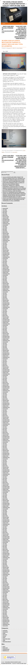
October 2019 (5, 322)
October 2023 (5, 255)
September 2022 (6, 273)
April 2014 (5, 414)
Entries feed (5, 647)
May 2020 (5, 312)
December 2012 (6, 436)
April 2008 (5, 514)
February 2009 (6, 500)
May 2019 (5, 329)
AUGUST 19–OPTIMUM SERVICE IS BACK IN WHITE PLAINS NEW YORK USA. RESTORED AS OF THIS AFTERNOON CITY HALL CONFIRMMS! (14, 199)
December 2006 (6, 536)
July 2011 (5, 460)
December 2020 (6, 303)
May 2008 (5, 513)
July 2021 (5, 293)
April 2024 (5, 247)
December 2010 (6, 469)
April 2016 (5, 380)
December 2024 (6, 236)
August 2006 (5, 542)
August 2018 (5, 341)
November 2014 (6, 404)
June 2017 (5, 361)
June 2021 (5, 294)
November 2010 (6, 471)
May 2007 (5, 529)
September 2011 (6, 457)
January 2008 (5, 518)
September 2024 (6, 240)
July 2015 (5, 393)
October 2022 (5, 272)
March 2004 (5, 582)
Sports (4, 637)
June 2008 (5, 511)
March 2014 (5, 415)
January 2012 (5, 451)
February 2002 (6, 617)
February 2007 (6, 533)
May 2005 (5, 563)
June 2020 (5, 311)
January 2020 (5, 318)
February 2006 (6, 550)
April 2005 (5, 564)
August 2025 (5, 225)
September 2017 (6, 357)
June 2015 (5, 394)
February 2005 (6, 567)
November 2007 (6, 521)
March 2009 (5, 499)
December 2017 (6, 353)
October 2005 (5, 556)
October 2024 (5, 239)
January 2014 (5, 418)
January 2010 (5, 485)
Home (4, 23)
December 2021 (6, 286)
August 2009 (5, 492)
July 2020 (5, 309)
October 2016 (5, 372)
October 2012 (5, 439)
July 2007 (5, 527)
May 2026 (5, 212)
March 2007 (5, 532)
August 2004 (5, 575)
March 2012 (5, 449)
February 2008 (6, 517)
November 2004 (6, 571)
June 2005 (5, 561)
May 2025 (5, 229)
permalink (14, 152)
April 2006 (5, 547)
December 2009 (6, 486)
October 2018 (5, 339)
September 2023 (6, 257)
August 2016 (5, 375)
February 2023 (6, 266)
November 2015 (6, 387)
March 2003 (5, 599)
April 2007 (5, 531)
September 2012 (6, 440)
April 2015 (5, 397)
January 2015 (5, 401)
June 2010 (5, 478)
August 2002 (5, 609)
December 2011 (6, 453)
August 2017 (5, 358)
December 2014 (6, 403)
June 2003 (5, 595)
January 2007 (5, 535)
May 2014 (5, 412)
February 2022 (6, 283)
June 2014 (5, 411)
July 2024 (5, 243)
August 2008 (5, 508)
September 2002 (6, 607)
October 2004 (5, 572)
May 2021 (5, 296)
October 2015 (5, 389)
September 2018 (6, 340)
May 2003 (5, 596)
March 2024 (5, 248)
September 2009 (6, 490)
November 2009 (6, 488)
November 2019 (6, 321)
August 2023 (5, 258)
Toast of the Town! (6, 638)
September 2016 (6, 373)
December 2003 (6, 586)
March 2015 (5, 399)
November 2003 (6, 588)
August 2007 (5, 525)
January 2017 (5, 368)
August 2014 (5, 408)
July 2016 (5, 376)
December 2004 (6, 570)
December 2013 (6, 419)
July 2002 (5, 610)
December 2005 (6, 553)
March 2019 (5, 332)
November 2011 (6, 454)
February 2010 (6, 483)
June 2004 (5, 578)
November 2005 (6, 554)
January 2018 (5, 351)
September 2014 (6, 407)
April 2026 (5, 213)
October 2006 (5, 539)
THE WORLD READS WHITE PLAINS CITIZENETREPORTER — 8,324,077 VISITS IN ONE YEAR (15, 3)
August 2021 (5, 291)
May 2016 (5, 379)
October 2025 (5, 222)
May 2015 (5, 396)
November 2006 (6, 538)
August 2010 (5, 475)
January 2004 (5, 585)
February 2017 (6, 367)
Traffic (4, 640)
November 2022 (6, 271)
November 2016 (6, 371)
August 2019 (5, 325)
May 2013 (5, 429)
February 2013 (6, 433)
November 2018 (6, 337)
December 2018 (6, 336)
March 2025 (5, 232)
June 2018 (5, 344)
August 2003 (5, 592)
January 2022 (5, 284)
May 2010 (5, 479)
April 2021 (5, 297)
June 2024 (5, 244)
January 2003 (5, 602)
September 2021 (6, 290)
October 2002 (5, 606)
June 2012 (5, 444)
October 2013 (5, 422)
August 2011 (5, 458)
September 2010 (6, 474)
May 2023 (5, 262)
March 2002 (5, 616)
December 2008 (6, 503)
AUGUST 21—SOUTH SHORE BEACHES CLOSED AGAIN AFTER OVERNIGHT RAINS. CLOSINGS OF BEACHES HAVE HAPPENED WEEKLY (13, 183)
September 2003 (6, 590)
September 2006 (6, 540)
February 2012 (6, 450)
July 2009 (5, 493)
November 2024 (6, 237)
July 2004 (5, 577)
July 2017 (5, 360)
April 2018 (5, 347)
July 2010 (5, 476)
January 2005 (5, 568)
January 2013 (5, 435)
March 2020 (5, 315)
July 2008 (5, 510)
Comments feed (6, 649)
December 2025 (6, 219)
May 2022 (5, 279)
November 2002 (6, 604)
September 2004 (6, 574)
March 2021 (5, 298)
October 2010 (5, 472)
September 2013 (6, 424)
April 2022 (5, 280)
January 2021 (5, 301)
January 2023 (5, 268)
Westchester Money (7, 641)
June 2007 (5, 528)
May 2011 (5, 463)
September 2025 (6, 223)
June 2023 (5, 261)
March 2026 (5, 215)
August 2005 (5, 558)
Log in (4, 646)
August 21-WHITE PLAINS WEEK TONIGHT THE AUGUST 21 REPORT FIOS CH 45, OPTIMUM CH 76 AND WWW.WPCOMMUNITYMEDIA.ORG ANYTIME (14, 178)
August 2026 (5, 208)
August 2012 (5, 442)
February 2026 (6, 216)
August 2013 (5, 425)
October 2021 (5, 289)
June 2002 (5, 611)
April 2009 (5, 497)
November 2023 (6, 254)
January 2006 (5, 552)
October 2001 (5, 622)
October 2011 (5, 456)
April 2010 (5, 481)
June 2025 (5, 227)
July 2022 (5, 276)
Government (5, 631)
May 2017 (5, 362)
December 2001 (6, 620)
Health (4, 633)
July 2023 (5, 259)
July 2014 (5, 410)
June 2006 (5, 545)
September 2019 (6, 323)
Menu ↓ (23, 23)
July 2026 (5, 209)
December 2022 (6, 269)
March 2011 (5, 465)
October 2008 (5, 506)
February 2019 (6, 333)
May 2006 (5, 546)
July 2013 (5, 426)
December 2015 (6, 386)
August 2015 (5, 392)
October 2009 (5, 489)
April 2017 (5, 364)
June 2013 (5, 428)
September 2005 (6, 557)
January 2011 (5, 468)
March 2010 (5, 482)
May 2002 (5, 613)
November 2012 (6, 437)
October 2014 (5, 405)
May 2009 (5, 496)
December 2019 (6, 319)
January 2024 (5, 251)
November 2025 (6, 220)
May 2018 (5, 346)
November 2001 (6, 621)
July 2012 (5, 443)
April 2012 (5, 447)
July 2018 (5, 343)
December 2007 (6, 520)
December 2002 (6, 603)
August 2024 (5, 241)
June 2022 (5, 277)
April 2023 (5, 264)
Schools (4, 636)
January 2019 (5, 335)
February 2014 (6, 417)
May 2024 (5, 245)
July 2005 (5, 560)
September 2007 (6, 524)
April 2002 (5, 614)
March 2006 (5, 549)
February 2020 (6, 316)
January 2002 (5, 618)
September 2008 (6, 507)
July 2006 (5, 543)
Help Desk (5, 634)
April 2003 (5, 597)
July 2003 (5, 593)
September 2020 (6, 307)
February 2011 (6, 467)
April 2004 (5, 581)
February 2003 (6, 600)
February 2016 (6, 383)
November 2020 (6, 304)
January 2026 (5, 218)
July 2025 (5, 226)
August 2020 (5, 308)
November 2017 (6, 354)
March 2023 (5, 265)
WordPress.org (6, 650)
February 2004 (6, 584)
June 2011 (5, 461)
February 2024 (6, 250)
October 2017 (5, 355)
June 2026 (5, 211)
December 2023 (6, 252)
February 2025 (6, 233)
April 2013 (5, 431)
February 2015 (6, 400)
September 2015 (6, 390)
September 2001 (6, 624)
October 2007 (5, 522)
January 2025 (5, 234)
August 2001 (5, 625)
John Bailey (19, 48)
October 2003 (5, 589)
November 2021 (6, 287)
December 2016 (6, 369)
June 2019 (5, 328)
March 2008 (5, 515)
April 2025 (5, 230)
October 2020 (5, 305)
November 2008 (6, 504)
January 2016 (5, 385)
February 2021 (6, 300)
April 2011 (5, 464)
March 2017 (5, 365)
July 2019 (5, 326)
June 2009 (5, 495)
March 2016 (5, 382)
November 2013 (6, 421)
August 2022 (5, 275)
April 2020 (5, 314)
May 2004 (5, 579)
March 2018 (5, 348)
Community (5, 630)
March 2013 (5, 432)
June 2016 (5, 378)
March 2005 (5, 565)
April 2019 (5, 330)
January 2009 (5, 501)
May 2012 (5, 446)
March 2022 (5, 282)
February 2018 (6, 350)
